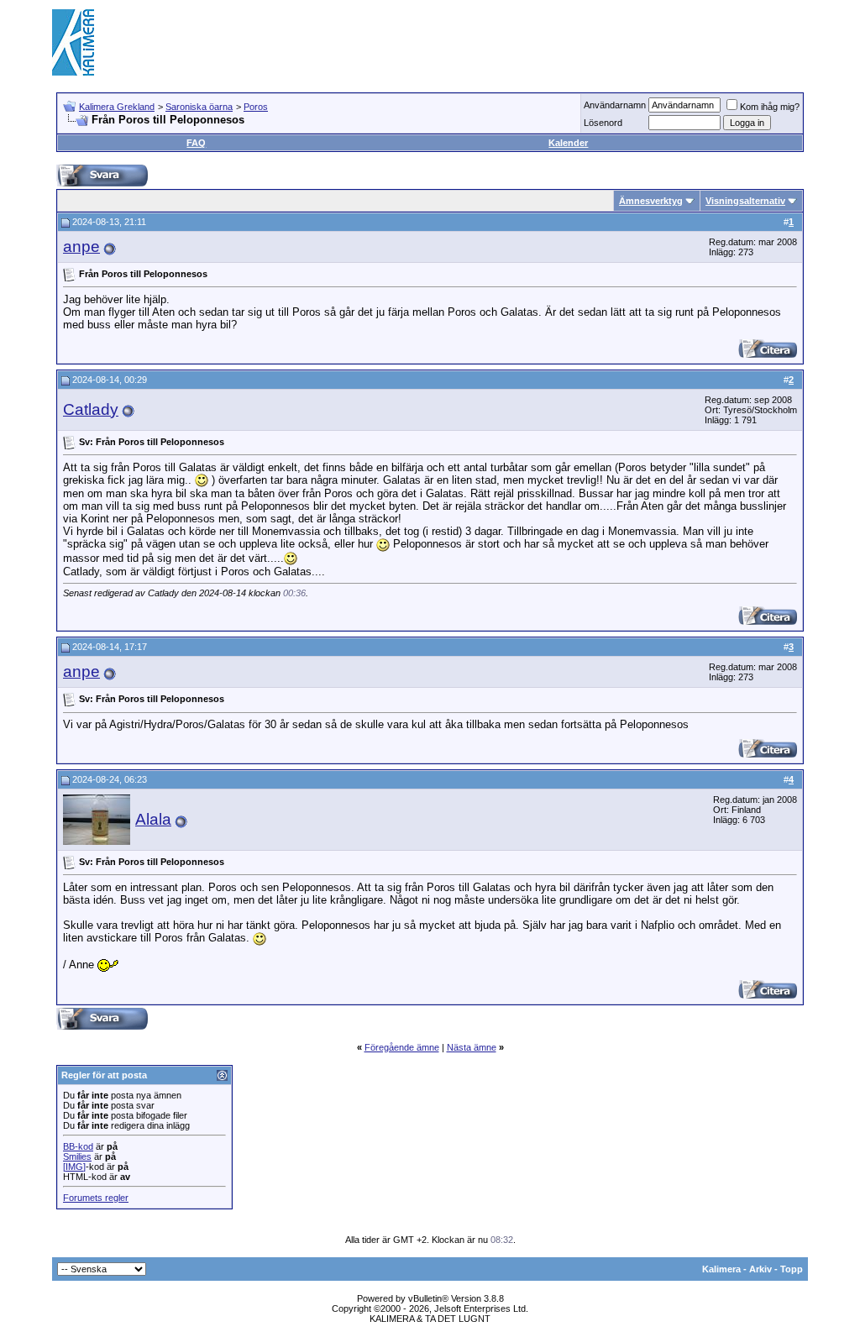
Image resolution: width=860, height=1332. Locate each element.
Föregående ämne (401, 1047)
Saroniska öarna (199, 107)
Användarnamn (615, 105)
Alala (153, 819)
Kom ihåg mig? (770, 107)
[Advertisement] (502, 42)
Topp (791, 1269)
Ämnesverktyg (651, 201)
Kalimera (721, 1269)
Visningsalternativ (745, 201)
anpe (81, 246)
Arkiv (760, 1269)
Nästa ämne (471, 1047)
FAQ (196, 143)
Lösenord (603, 123)
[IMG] (74, 1167)
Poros (256, 107)
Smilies (77, 1156)
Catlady (90, 409)
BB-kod (78, 1146)
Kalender (568, 143)
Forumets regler (95, 1198)
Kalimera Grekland (117, 107)
